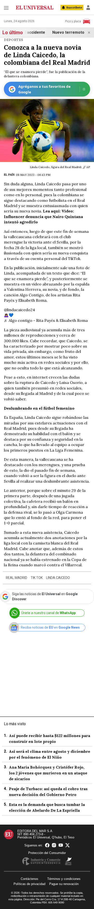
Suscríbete (74, 7)
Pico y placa (73, 21)
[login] (88, 7)
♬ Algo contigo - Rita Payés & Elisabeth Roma (46, 320)
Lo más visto (15, 724)
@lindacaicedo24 (19, 309)
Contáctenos (29, 878)
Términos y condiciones (64, 878)
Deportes (13, 40)
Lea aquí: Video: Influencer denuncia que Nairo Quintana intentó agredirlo (43, 216)
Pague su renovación (64, 883)
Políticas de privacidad (29, 883)
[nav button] (6, 7)
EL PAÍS (9, 174)
